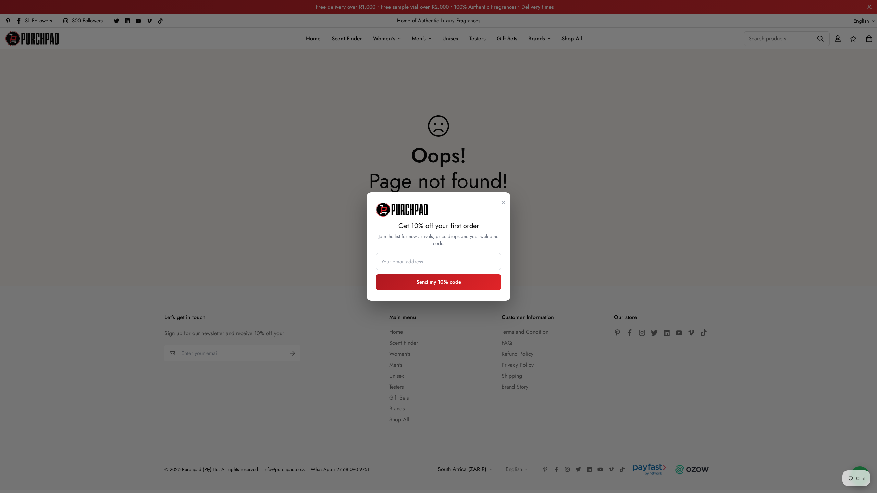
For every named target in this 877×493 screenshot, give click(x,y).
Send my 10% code (438, 282)
